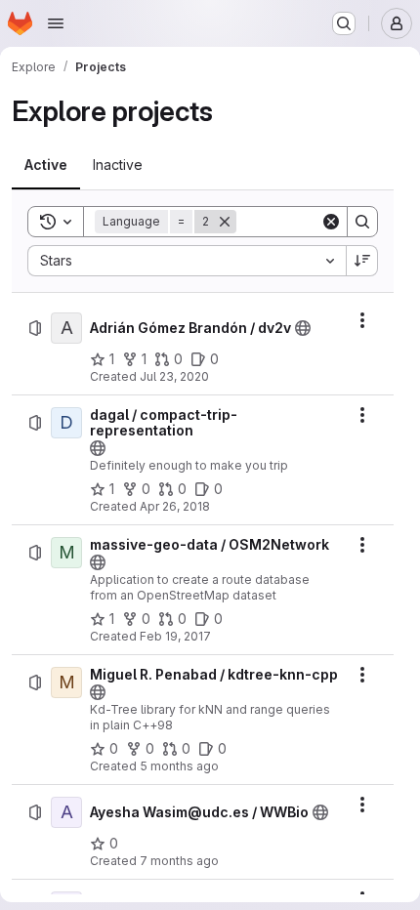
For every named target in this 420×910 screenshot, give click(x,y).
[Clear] (331, 221)
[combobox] (186, 260)
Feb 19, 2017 (175, 636)
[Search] (362, 221)
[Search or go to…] (344, 23)
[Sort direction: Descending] (362, 260)
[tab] (46, 165)
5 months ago (179, 766)
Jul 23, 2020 (174, 376)
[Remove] (224, 221)
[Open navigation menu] (55, 23)
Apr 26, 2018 (175, 506)
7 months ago (179, 860)
